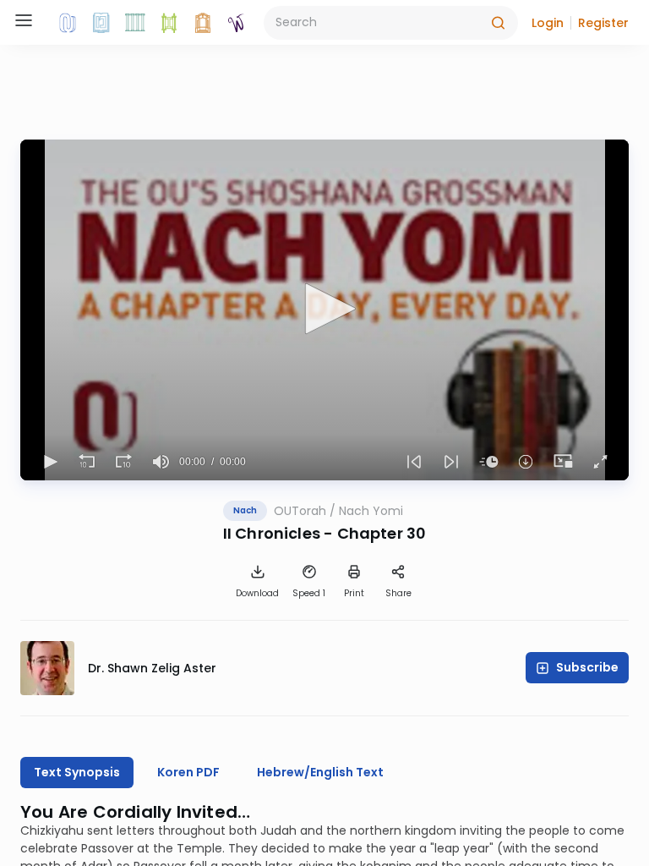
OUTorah (300, 511)
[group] (160, 461)
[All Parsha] (169, 22)
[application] (324, 310)
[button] (548, 23)
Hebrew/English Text (320, 772)
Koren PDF (188, 772)
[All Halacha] (135, 22)
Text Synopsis (77, 772)
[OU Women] (236, 22)
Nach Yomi (371, 510)
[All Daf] (202, 22)
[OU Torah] (67, 22)
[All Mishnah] (101, 22)
